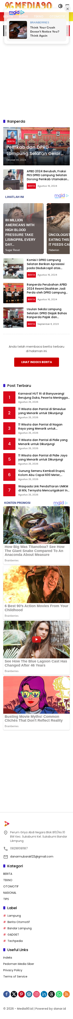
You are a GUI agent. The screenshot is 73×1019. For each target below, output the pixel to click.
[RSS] (66, 994)
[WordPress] (29, 994)
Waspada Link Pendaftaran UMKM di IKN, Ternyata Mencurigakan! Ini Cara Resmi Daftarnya (43, 488)
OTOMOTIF (11, 886)
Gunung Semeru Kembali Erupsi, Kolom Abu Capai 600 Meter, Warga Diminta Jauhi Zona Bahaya (44, 473)
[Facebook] (6, 994)
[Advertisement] (36, 76)
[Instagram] (36, 994)
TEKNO (7, 880)
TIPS (6, 899)
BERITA (11, 141)
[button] (60, 6)
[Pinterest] (21, 994)
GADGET (13, 935)
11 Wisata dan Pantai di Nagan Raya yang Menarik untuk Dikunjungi (40, 427)
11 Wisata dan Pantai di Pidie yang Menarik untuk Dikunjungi (43, 442)
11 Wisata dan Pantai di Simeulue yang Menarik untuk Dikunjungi (42, 411)
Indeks (7, 958)
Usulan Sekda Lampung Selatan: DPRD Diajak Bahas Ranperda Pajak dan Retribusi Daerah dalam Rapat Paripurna (47, 317)
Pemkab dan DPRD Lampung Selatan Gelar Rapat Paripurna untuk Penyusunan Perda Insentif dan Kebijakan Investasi (33, 150)
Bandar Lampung (20, 928)
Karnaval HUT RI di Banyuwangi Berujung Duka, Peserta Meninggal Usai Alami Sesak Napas (43, 396)
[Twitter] (14, 994)
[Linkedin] (44, 994)
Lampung (14, 916)
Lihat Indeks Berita (36, 362)
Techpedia (15, 941)
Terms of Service (15, 976)
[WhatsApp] (59, 994)
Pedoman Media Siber (18, 964)
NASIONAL (9, 893)
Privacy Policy (12, 970)
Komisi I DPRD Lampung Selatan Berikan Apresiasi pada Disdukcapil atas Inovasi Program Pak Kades (47, 266)
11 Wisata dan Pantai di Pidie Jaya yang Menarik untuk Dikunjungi (42, 457)
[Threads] (51, 994)
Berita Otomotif (19, 922)
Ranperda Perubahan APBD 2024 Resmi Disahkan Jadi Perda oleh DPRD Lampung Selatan (47, 291)
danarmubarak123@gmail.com (31, 856)
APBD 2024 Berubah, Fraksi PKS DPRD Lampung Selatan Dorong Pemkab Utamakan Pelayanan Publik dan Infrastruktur (47, 179)
